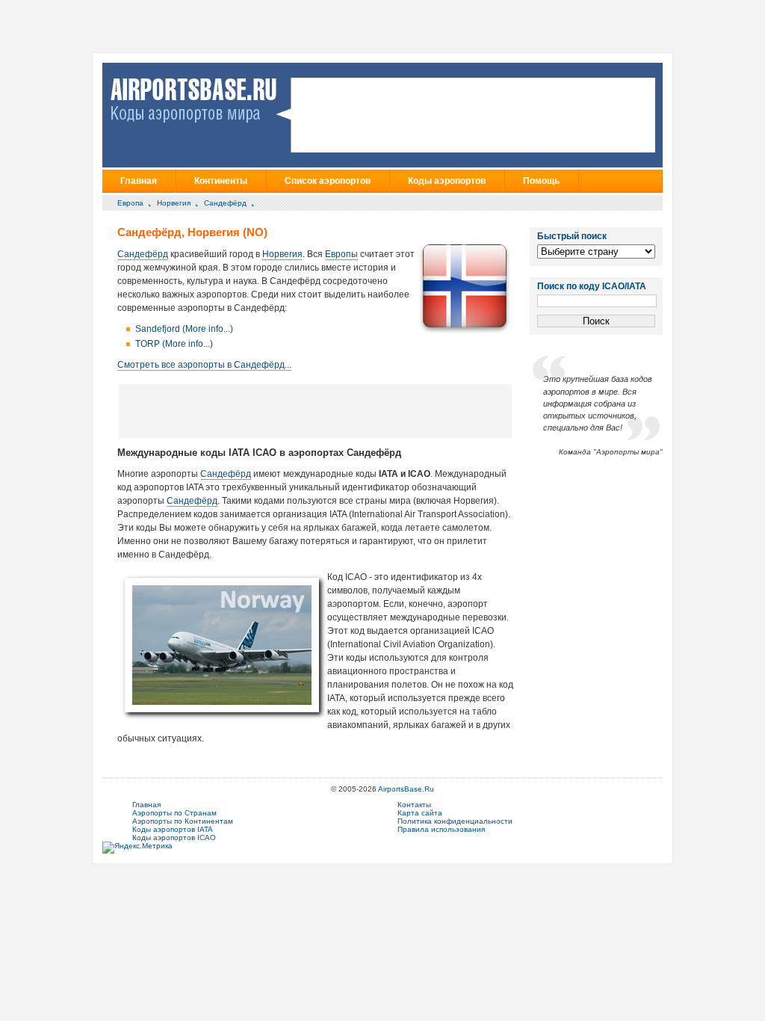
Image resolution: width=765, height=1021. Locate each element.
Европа (130, 203)
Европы (341, 254)
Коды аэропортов (447, 181)
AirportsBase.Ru (406, 789)
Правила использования (441, 829)
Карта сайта (419, 813)
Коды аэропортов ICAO (174, 837)
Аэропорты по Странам (174, 813)
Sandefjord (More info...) (184, 329)
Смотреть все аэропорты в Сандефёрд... (204, 365)
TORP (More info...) (174, 344)
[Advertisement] (315, 410)
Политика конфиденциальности (454, 821)
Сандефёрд (225, 203)
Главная (138, 181)
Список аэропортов (328, 181)
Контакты (414, 805)
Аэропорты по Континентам (182, 821)
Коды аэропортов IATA (172, 829)
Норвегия (174, 203)
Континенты (220, 181)
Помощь (541, 181)
